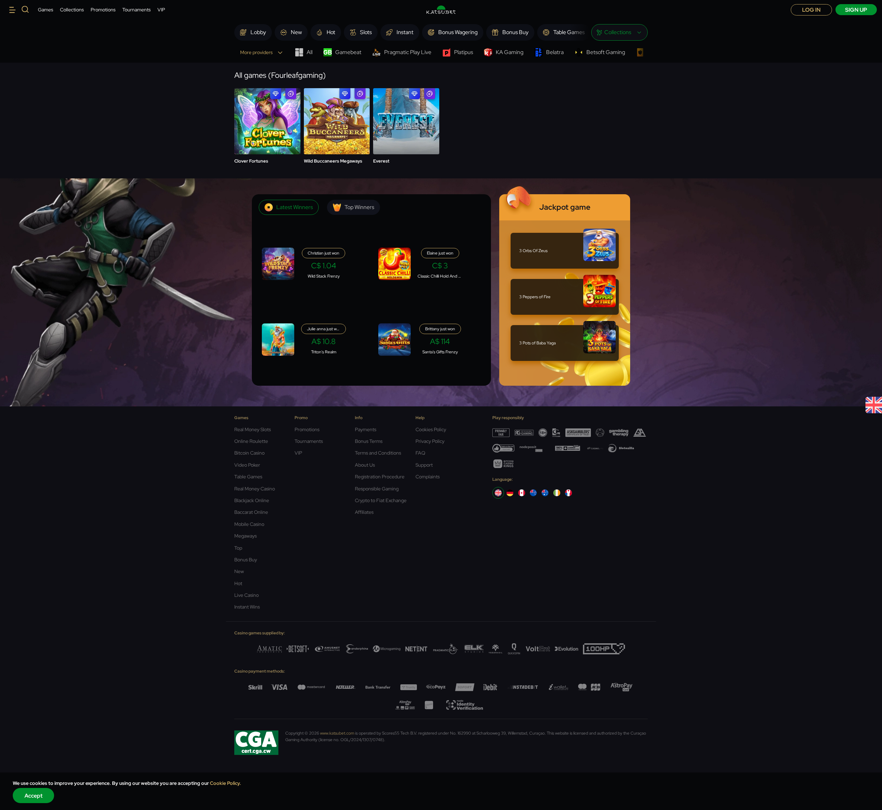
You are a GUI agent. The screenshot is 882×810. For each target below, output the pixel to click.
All (309, 52)
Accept (33, 795)
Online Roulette (251, 441)
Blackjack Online (251, 500)
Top (238, 548)
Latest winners (294, 207)
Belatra (555, 52)
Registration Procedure (379, 477)
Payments (365, 429)
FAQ (420, 453)
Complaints (428, 477)
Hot (238, 583)
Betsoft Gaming (605, 52)
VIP (161, 10)
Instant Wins (247, 607)
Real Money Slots (252, 429)
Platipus (463, 52)
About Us (365, 465)
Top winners (359, 207)
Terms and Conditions (378, 453)
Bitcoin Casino (249, 453)
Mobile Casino (249, 524)
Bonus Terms (368, 441)
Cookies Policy (431, 429)
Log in (811, 9)
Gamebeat (348, 52)
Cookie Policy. (225, 783)
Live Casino (246, 595)
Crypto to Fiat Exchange (381, 500)
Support (424, 465)
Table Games (248, 477)
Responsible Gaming (377, 489)
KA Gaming (509, 52)
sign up (856, 9)
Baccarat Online (251, 512)
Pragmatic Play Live (407, 52)
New (239, 571)
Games (45, 10)
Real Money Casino (254, 489)
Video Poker (247, 465)
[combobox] (619, 32)
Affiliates (364, 512)
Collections (72, 10)
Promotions (103, 10)
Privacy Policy (430, 441)
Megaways (245, 536)
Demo (267, 121)
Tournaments (136, 10)
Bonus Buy (245, 560)
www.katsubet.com (337, 733)
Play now (267, 104)
